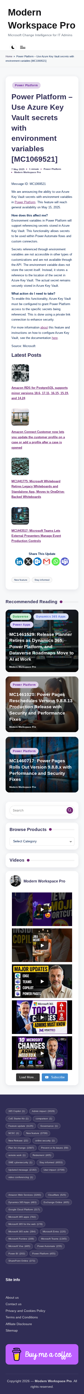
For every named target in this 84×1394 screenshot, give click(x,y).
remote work (16, 1155)
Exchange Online (56, 1202)
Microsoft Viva (19, 1246)
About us (12, 1297)
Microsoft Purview (21, 1238)
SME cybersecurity (20, 1162)
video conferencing (20, 1177)
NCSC (13, 1133)
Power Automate (49, 1246)
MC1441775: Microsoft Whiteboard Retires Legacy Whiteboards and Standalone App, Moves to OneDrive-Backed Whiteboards (38, 489)
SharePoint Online (21, 1260)
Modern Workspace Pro (41, 18)
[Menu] (22, 47)
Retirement (42, 1155)
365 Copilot (16, 1111)
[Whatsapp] (56, 561)
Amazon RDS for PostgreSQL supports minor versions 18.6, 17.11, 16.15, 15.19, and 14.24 (40, 393)
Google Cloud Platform (24, 1209)
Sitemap (12, 1330)
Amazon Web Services (24, 1195)
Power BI (16, 1253)
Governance (49, 1126)
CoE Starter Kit (18, 1118)
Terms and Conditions (22, 1317)
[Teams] (65, 561)
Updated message (22, 1170)
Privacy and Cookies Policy (25, 1311)
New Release (18, 1140)
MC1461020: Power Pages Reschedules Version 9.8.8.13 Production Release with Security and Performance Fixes (41, 707)
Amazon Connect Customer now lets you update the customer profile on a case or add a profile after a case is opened (38, 439)
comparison (44, 1118)
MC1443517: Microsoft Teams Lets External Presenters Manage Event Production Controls (36, 536)
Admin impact (43, 1111)
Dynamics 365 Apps (51, 616)
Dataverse (20, 616)
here (55, 338)
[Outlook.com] (37, 561)
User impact (54, 1170)
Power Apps (22, 624)
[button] (69, 810)
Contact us (13, 1304)
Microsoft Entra (54, 1231)
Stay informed (42, 580)
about (44, 327)
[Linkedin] (19, 561)
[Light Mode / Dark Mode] (13, 47)
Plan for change (21, 1147)
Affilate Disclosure (19, 1324)
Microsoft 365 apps (22, 1217)
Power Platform (26, 85)
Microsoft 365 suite (21, 1231)
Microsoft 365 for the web (25, 1224)
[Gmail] (46, 561)
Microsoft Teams (53, 1238)
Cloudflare (57, 1195)
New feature (20, 580)
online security (45, 1140)
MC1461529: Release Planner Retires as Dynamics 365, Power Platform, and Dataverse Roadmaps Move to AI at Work (41, 647)
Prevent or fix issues (54, 1147)
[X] (28, 561)
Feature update (20, 1126)
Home (9, 56)
